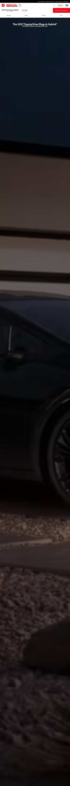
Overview (9, 15)
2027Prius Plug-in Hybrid (10, 10)
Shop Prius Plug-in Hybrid (61, 10)
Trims (61, 15)
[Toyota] (3, 5)
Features (44, 15)
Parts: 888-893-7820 (59, 1)
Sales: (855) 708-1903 (41, 1)
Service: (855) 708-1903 (50, 1)
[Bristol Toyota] (11, 5)
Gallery (26, 15)
